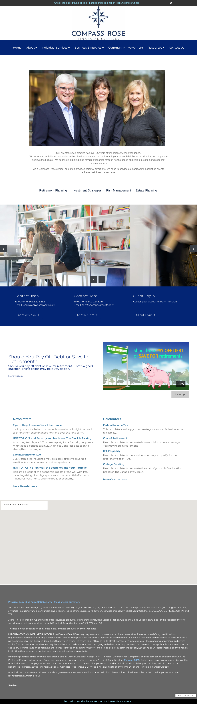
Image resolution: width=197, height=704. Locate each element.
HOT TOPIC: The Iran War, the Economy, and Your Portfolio (50, 470)
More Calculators (115, 481)
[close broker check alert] (171, 3)
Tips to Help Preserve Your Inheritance (37, 427)
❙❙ (102, 281)
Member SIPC (131, 662)
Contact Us (176, 47)
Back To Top (184, 698)
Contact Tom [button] (85, 317)
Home (17, 47)
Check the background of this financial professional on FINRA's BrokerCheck (96, 2)
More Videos (15, 378)
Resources (155, 47)
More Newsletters (25, 488)
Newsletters (22, 421)
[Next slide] (193, 250)
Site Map (13, 687)
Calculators (112, 421)
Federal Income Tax (115, 427)
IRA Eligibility (111, 453)
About (30, 47)
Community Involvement (125, 47)
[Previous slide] (3, 250)
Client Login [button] (144, 317)
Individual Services (54, 47)
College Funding (113, 466)
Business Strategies (87, 47)
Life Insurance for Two (27, 457)
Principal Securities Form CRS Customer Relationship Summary (44, 604)
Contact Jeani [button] (27, 317)
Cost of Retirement (115, 440)
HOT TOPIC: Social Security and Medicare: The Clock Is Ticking (52, 440)
